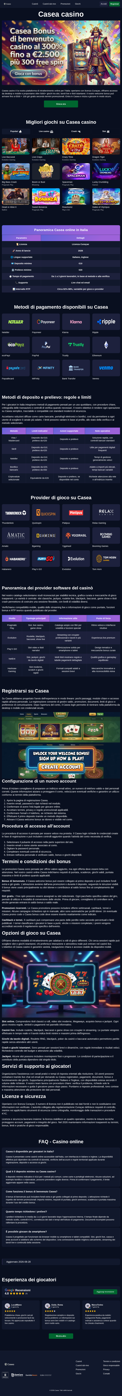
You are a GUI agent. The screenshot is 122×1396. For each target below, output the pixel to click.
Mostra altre (61, 1336)
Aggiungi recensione (105, 1292)
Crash (74, 131)
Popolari (14, 131)
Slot (104, 131)
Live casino (44, 131)
